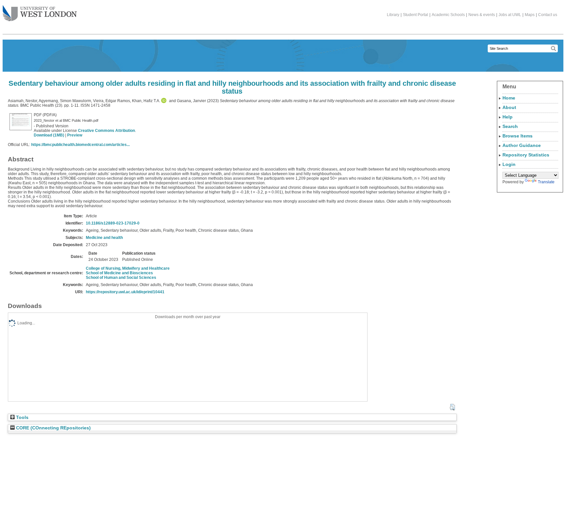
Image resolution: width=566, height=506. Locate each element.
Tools (21, 417)
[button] (452, 407)
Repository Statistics (525, 154)
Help (507, 116)
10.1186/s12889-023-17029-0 (113, 223)
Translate (546, 182)
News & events (481, 14)
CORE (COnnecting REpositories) (53, 427)
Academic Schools (448, 14)
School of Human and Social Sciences (121, 277)
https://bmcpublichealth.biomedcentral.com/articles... (80, 144)
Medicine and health (104, 237)
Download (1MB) (49, 135)
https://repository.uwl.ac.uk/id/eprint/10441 (125, 292)
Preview (74, 135)
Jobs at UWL (510, 14)
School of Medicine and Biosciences (119, 273)
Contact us (547, 14)
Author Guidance (521, 145)
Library (393, 14)
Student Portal (415, 14)
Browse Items (517, 135)
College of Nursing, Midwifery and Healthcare (128, 268)
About (509, 107)
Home (508, 97)
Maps (530, 14)
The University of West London (39, 14)
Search (510, 126)
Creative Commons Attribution (106, 130)
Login (509, 164)
